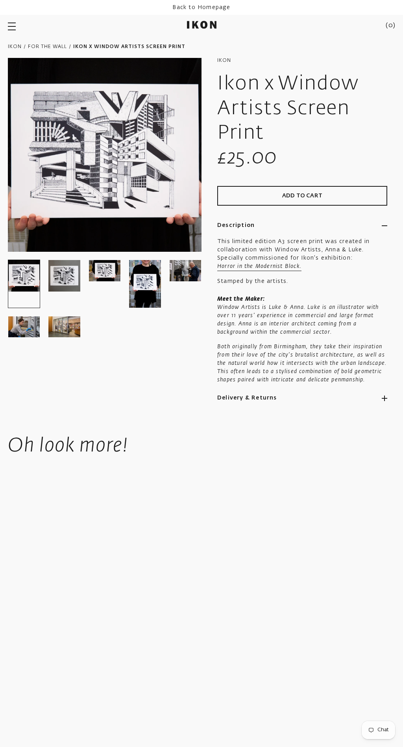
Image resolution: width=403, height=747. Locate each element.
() (390, 25)
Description (236, 225)
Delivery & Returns (247, 398)
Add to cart (302, 196)
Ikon (15, 47)
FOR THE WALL (47, 47)
